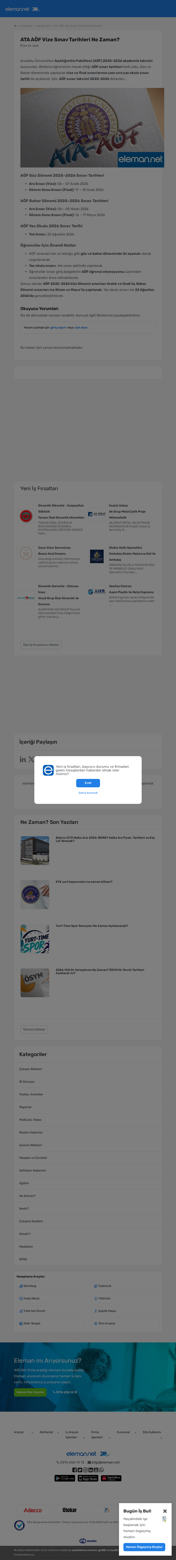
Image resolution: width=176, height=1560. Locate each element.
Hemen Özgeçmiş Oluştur (144, 1547)
